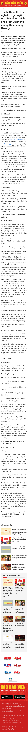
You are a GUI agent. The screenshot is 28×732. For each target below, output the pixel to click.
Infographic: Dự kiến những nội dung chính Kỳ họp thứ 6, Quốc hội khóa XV (8, 645)
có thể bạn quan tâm (11, 576)
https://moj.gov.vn (8, 144)
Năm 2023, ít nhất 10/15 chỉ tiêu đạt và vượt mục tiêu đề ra (19, 625)
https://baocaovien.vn (16, 139)
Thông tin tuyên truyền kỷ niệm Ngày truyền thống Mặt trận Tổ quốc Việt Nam (19, 539)
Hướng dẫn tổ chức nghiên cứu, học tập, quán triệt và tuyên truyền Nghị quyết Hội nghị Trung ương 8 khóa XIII (19, 567)
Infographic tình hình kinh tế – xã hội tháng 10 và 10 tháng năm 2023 (19, 548)
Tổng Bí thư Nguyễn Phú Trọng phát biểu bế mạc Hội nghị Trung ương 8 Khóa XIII (19, 646)
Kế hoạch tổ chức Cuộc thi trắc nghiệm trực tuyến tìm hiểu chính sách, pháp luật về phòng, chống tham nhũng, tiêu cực (19, 532)
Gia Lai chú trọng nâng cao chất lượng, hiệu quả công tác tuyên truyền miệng (19, 557)
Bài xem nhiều (6, 525)
